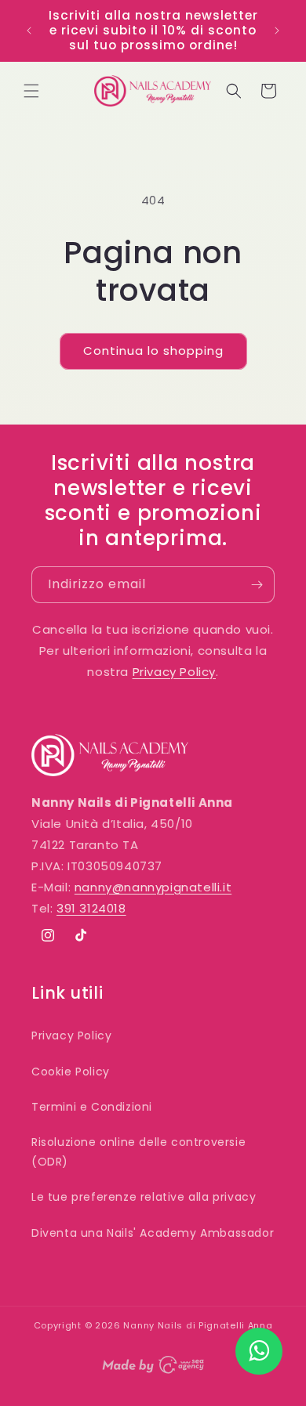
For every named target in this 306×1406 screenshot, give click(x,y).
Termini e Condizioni (91, 1107)
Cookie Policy (70, 1071)
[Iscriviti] (256, 584)
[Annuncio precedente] (29, 30)
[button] (31, 91)
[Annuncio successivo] (277, 30)
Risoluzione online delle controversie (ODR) (138, 1151)
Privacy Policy (174, 671)
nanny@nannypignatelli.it (153, 887)
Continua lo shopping (153, 350)
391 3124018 (91, 908)
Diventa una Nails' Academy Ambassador (152, 1233)
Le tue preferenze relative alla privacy (143, 1197)
